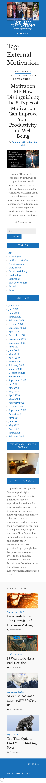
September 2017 (17, 410)
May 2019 (14, 354)
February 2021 (16, 320)
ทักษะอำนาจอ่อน (16, 264)
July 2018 (13, 384)
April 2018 (14, 395)
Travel (12, 286)
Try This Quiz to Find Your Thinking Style (22, 743)
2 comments (15, 667)
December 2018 (17, 373)
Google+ (29, 773)
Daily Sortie (15, 267)
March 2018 (15, 399)
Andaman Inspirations (23, 24)
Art (10, 253)
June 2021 (14, 313)
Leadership (23, 72)
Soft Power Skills (18, 282)
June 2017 (14, 421)
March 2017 (15, 432)
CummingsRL (18, 142)
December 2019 (17, 335)
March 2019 (15, 361)
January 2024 (16, 305)
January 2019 (15, 369)
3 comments (15, 630)
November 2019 (17, 339)
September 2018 (17, 380)
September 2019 (17, 343)
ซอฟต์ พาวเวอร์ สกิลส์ (19, 260)
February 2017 (16, 436)
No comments (16, 710)
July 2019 (13, 346)
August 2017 (15, 414)
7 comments (15, 752)
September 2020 (18, 328)
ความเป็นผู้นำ (15, 256)
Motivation (18, 75)
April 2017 (14, 429)
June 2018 (14, 388)
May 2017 (14, 425)
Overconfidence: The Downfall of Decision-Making (20, 621)
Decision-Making (18, 271)
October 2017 (16, 406)
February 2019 (16, 365)
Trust (12, 290)
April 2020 (14, 331)
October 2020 (16, 324)
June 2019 (14, 350)
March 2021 (15, 316)
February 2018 (16, 403)
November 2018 (17, 376)
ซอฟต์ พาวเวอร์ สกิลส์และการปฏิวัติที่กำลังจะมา (21, 700)
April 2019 (14, 358)
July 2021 (13, 309)
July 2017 (13, 418)
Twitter (10, 773)
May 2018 (14, 391)
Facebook (19, 773)
